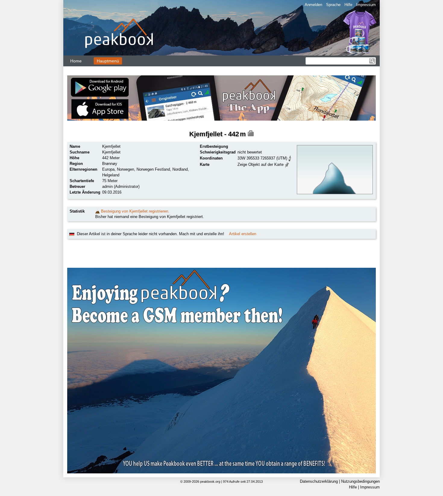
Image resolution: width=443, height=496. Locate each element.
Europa (108, 169)
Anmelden (313, 4)
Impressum (366, 4)
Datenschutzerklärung (319, 481)
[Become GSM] (221, 370)
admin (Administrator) (121, 186)
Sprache (333, 4)
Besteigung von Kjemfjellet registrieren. (135, 211)
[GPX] (289, 158)
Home (76, 60)
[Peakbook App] (221, 98)
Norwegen (125, 169)
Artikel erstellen (242, 234)
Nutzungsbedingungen (360, 481)
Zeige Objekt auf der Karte (260, 164)
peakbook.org (210, 481)
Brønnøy (109, 163)
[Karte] (287, 164)
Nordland (180, 169)
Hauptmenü (108, 60)
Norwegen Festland (153, 169)
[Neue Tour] (97, 211)
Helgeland (110, 175)
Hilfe (348, 4)
